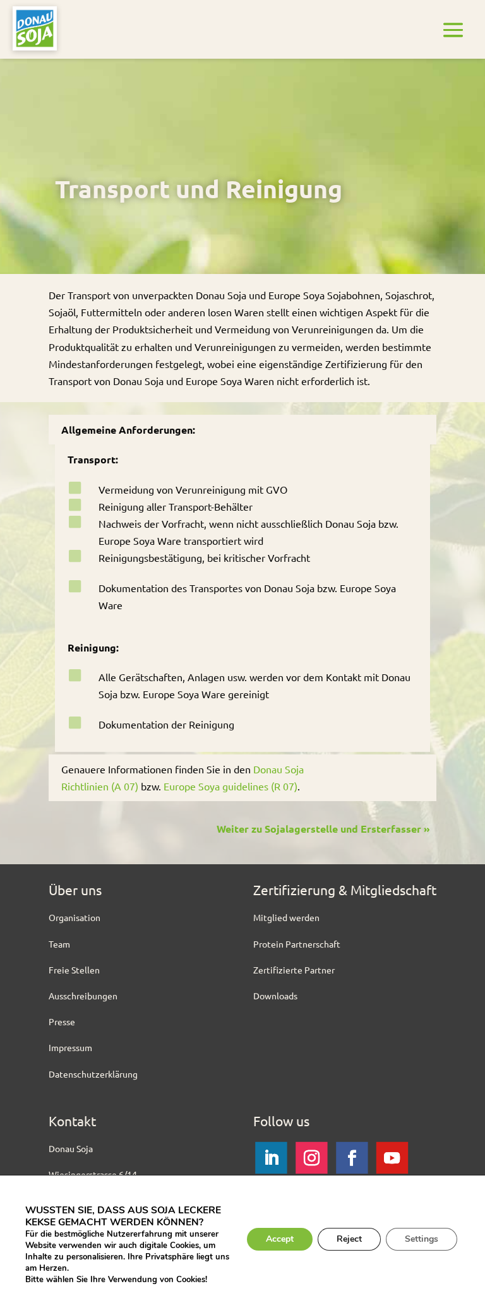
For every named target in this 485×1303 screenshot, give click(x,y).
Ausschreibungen (83, 995)
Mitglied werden (286, 917)
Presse (62, 1021)
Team (59, 943)
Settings (421, 1239)
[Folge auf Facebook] (352, 1158)
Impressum (70, 1047)
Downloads (275, 995)
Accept (280, 1239)
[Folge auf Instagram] (311, 1158)
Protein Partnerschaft (296, 943)
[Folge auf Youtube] (392, 1158)
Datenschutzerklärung (93, 1074)
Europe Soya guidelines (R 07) (230, 786)
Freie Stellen (74, 969)
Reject (349, 1239)
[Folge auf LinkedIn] (271, 1158)
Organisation (74, 917)
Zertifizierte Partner (294, 969)
